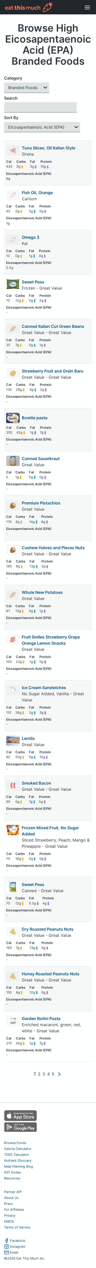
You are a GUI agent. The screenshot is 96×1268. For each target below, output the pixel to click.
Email (14, 1252)
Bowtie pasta (34, 417)
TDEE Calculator (16, 1155)
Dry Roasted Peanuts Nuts (47, 929)
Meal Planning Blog (18, 1166)
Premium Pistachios (41, 503)
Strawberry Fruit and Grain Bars (52, 371)
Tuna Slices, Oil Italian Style (48, 147)
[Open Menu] (87, 7)
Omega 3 (30, 237)
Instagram (17, 1246)
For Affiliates (14, 1210)
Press (8, 1204)
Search (11, 98)
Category (13, 78)
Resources (12, 1178)
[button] (26, 87)
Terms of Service (17, 1227)
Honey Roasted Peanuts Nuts (50, 973)
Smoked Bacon (36, 783)
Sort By (11, 117)
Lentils (28, 738)
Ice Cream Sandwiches (44, 687)
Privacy (9, 1215)
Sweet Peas (33, 281)
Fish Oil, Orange (37, 192)
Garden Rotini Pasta (41, 1018)
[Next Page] (59, 1074)
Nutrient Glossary (17, 1160)
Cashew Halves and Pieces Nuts (53, 547)
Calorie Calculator (17, 1149)
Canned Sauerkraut (41, 458)
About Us (11, 1198)
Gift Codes (12, 1172)
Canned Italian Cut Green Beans (53, 326)
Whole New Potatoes (42, 592)
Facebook (17, 1241)
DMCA (9, 1221)
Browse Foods (15, 1143)
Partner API (13, 1192)
